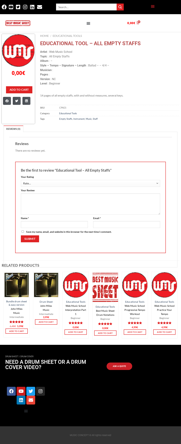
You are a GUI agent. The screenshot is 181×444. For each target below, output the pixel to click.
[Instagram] (40, 391)
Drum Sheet (46, 301)
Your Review (28, 190)
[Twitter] (30, 391)
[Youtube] (21, 391)
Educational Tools (67, 35)
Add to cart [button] (16, 331)
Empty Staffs (65, 118)
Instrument (79, 118)
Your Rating (27, 176)
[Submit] (120, 7)
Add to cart (19, 89)
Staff (95, 118)
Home (44, 35)
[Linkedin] (21, 400)
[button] (153, 6)
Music (89, 118)
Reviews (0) (13, 129)
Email (97, 218)
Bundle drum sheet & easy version (16, 303)
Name (25, 218)
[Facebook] (11, 391)
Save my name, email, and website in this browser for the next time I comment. (69, 231)
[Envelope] (30, 400)
